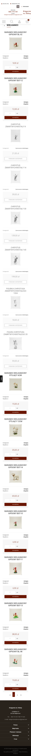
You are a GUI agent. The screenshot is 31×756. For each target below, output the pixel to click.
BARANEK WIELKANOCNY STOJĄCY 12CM (15, 420)
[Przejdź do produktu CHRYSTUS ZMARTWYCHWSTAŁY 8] (15, 135)
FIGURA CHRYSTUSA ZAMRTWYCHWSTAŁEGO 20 (15, 333)
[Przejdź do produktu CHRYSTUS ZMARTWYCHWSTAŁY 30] (15, 218)
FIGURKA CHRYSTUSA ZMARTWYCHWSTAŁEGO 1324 (15, 291)
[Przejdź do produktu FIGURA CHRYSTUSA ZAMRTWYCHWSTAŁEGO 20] (15, 343)
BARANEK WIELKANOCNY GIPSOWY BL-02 (15, 33)
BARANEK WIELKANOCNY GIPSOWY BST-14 (15, 466)
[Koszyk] (27, 21)
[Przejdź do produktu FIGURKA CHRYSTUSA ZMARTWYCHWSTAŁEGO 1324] (15, 302)
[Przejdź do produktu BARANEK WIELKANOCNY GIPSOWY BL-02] (15, 43)
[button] (4, 21)
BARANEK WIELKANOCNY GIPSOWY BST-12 (15, 79)
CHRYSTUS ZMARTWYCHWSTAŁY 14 (15, 166)
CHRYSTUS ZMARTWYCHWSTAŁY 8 (15, 125)
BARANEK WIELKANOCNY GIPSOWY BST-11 (15, 558)
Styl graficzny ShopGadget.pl (10, 751)
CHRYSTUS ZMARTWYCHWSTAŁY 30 (15, 207)
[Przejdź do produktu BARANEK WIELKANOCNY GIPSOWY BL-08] (15, 660)
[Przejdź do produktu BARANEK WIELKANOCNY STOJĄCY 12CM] (15, 430)
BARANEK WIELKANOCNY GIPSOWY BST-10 (15, 512)
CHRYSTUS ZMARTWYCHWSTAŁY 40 (15, 248)
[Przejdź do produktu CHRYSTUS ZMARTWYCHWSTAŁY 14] (15, 176)
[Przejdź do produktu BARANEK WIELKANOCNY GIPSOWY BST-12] (15, 89)
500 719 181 (13, 12)
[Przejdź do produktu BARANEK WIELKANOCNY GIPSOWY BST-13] (15, 614)
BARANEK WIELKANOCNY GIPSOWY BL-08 (15, 650)
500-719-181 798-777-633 (16, 717)
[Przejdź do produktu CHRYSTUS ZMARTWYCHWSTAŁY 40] (15, 259)
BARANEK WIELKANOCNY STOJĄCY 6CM (15, 374)
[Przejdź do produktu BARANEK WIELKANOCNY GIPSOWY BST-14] (15, 476)
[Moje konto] (19, 21)
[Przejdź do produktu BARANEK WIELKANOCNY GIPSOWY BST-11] (15, 568)
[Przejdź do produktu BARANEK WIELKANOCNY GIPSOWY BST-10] (15, 522)
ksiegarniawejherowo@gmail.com (13, 14)
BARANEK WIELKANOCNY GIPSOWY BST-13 (15, 604)
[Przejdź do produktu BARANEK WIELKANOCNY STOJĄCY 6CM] (15, 384)
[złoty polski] (18, 6)
